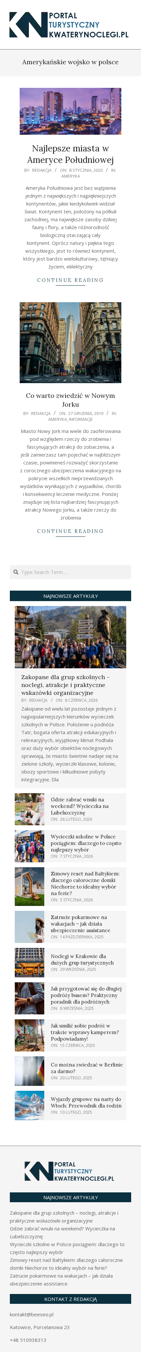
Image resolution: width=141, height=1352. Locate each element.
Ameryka (70, 176)
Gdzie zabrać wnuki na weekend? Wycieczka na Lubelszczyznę (80, 806)
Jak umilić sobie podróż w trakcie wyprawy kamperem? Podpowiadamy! (85, 1032)
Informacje (81, 419)
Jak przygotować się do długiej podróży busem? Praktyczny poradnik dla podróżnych (86, 995)
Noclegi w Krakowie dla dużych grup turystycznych (82, 959)
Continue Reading (70, 280)
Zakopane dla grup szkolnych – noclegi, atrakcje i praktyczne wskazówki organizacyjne (65, 684)
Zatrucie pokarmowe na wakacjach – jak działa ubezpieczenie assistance (81, 923)
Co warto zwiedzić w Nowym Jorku (70, 399)
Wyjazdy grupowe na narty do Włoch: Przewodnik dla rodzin (86, 1102)
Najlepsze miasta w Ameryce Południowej (70, 154)
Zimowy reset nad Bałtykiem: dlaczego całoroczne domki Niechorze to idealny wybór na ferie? (85, 883)
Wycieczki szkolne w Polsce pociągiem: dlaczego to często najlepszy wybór (86, 843)
